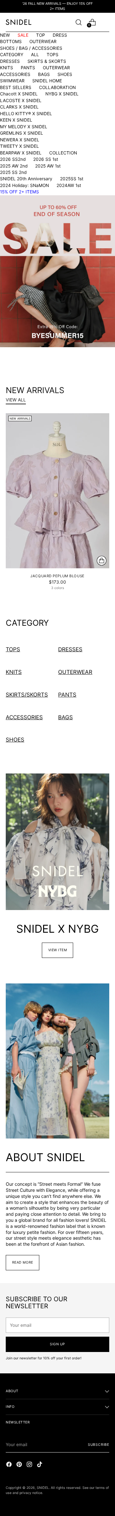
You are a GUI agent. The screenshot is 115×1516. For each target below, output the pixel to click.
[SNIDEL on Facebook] (9, 1465)
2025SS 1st (71, 178)
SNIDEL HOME (47, 80)
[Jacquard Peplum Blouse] (57, 490)
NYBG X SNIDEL (62, 93)
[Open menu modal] (105, 22)
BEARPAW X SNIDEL (21, 152)
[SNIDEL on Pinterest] (20, 1465)
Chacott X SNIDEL (19, 93)
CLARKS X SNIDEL (19, 106)
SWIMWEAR (12, 80)
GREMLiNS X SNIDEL (21, 133)
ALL (35, 54)
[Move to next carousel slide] (65, 333)
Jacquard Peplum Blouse (57, 576)
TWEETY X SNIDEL (19, 146)
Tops (13, 649)
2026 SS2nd (13, 159)
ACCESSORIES (15, 74)
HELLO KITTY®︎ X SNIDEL (26, 113)
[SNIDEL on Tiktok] (40, 1465)
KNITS (6, 67)
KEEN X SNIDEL (16, 120)
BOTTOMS (11, 41)
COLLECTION (63, 152)
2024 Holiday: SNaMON (24, 185)
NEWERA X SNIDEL (19, 139)
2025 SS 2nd (13, 172)
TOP (40, 35)
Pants (67, 694)
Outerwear (75, 672)
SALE (23, 35)
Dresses (70, 649)
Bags (65, 717)
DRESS (60, 35)
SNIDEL (43, 1488)
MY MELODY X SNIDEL (23, 126)
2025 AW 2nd (13, 165)
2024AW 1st (69, 185)
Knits (14, 672)
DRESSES (10, 61)
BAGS (44, 74)
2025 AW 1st (48, 165)
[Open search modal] (78, 22)
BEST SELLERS (15, 87)
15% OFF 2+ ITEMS (19, 191)
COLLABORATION (57, 87)
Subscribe (98, 1445)
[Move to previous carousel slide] (50, 333)
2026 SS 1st (45, 159)
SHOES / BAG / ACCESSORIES (31, 48)
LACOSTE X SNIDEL (21, 100)
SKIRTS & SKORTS (46, 61)
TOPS (52, 54)
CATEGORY (11, 54)
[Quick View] (101, 560)
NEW (5, 35)
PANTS (28, 67)
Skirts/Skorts (27, 694)
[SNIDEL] (18, 22)
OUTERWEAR (43, 41)
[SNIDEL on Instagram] (30, 1465)
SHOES (64, 74)
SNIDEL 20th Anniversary (26, 178)
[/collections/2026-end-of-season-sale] (57, 271)
